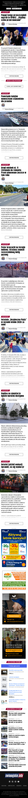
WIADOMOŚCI (18, 785)
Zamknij (8, 8)
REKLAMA (25, 785)
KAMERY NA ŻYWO (11, 785)
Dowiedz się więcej (17, 8)
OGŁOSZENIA (3, 785)
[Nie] (26, 5)
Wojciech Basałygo (13, 24)
